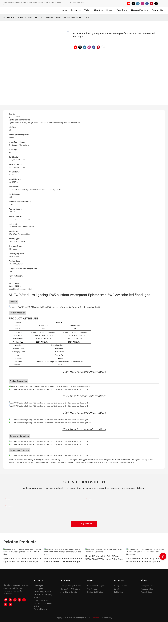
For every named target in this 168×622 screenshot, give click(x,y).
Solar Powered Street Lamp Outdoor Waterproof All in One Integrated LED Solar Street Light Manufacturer (145, 560)
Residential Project (95, 592)
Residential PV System (70, 589)
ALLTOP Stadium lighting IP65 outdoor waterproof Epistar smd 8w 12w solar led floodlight (51, 17)
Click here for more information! (84, 396)
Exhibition (118, 592)
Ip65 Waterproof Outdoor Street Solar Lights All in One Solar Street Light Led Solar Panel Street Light (22, 560)
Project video (146, 592)
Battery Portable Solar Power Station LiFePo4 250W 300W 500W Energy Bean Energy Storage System (63, 560)
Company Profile (121, 586)
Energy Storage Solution (70, 586)
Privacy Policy (106, 618)
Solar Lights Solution (69, 592)
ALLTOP (6, 17)
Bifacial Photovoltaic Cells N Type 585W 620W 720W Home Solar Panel (104, 557)
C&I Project (92, 589)
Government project (95, 586)
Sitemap (95, 618)
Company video (147, 586)
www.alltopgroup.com (80, 618)
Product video (147, 589)
